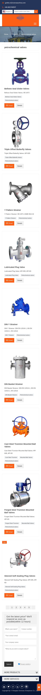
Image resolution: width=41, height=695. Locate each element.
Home (6, 34)
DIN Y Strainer (9, 335)
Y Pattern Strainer (10, 218)
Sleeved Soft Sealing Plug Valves (15, 586)
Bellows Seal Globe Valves (13, 97)
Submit (8, 664)
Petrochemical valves (11, 100)
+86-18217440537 (10, 7)
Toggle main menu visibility (35, 23)
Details (19, 105)
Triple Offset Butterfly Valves (13, 157)
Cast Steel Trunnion (11, 457)
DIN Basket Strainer (11, 395)
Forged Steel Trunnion (12, 523)
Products (15, 34)
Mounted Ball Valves (26, 457)
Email (9, 105)
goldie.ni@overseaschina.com (15, 3)
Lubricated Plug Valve (11, 275)
